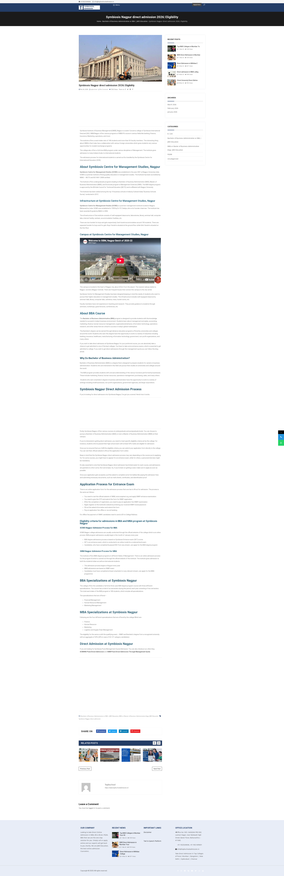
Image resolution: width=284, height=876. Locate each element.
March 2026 (172, 104)
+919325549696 (86, 1)
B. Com (170, 134)
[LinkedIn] (184, 871)
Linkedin (124, 731)
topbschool (94, 89)
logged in (92, 808)
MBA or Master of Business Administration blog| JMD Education (138, 716)
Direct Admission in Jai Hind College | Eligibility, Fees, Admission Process (88, 755)
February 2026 (173, 108)
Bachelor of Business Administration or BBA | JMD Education (99, 716)
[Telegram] (192, 871)
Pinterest (136, 731)
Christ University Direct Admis (187, 80)
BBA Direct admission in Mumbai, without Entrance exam (109, 755)
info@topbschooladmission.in (104, 1)
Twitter (113, 731)
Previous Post (85, 769)
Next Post (157, 769)
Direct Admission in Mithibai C (187, 63)
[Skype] (188, 871)
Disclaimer (148, 832)
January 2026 (172, 112)
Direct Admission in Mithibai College (129, 853)
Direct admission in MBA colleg (187, 72)
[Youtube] (203, 871)
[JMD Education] (89, 7)
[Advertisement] (120, 109)
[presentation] (154, 743)
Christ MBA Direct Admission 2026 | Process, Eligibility (152, 755)
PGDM (170, 154)
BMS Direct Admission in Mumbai (188, 55)
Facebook (102, 731)
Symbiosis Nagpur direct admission (90, 719)
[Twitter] (195, 871)
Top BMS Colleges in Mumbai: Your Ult (130, 834)
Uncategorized (173, 159)
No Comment (104, 89)
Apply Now (196, 4)
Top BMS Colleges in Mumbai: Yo (188, 46)
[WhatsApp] (199, 871)
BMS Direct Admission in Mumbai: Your (128, 843)
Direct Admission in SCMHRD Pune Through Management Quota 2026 (131, 755)
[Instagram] (181, 871)
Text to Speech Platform (152, 841)
